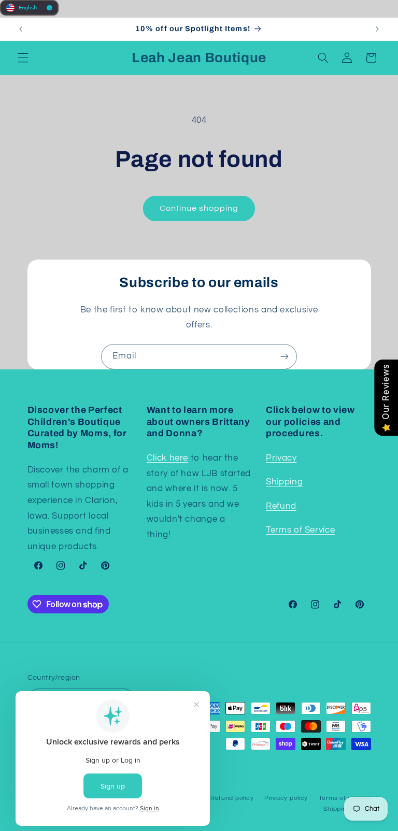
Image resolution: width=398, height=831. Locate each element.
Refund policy (232, 798)
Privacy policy (286, 798)
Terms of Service (300, 530)
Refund (281, 506)
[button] (23, 58)
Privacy (281, 458)
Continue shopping (199, 208)
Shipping (284, 481)
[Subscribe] (284, 356)
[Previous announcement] (20, 29)
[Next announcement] (377, 29)
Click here (167, 458)
